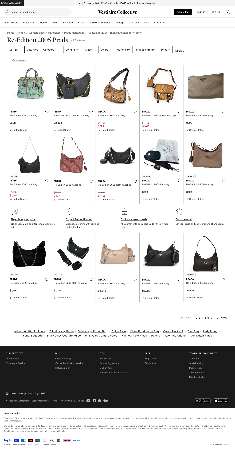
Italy (60, 444)
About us (194, 358)
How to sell (105, 358)
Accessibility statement (17, 400)
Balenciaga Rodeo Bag (92, 331)
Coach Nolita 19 (173, 331)
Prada (21, 33)
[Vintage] (126, 22)
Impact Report (196, 368)
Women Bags (37, 33)
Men (55, 22)
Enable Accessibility (11, 3)
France (7, 444)
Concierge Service (15, 363)
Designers (29, 22)
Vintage (119, 22)
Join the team (196, 372)
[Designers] (37, 22)
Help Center (151, 358)
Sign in (201, 12)
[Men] (60, 22)
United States (33, 444)
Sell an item (183, 12)
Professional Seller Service (114, 372)
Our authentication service (69, 363)
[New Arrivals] (20, 22)
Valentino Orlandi (175, 336)
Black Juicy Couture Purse (64, 336)
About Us (159, 22)
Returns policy (62, 368)
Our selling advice (109, 363)
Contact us (150, 363)
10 (216, 318)
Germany (45, 444)
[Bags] (86, 22)
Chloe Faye (118, 331)
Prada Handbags (74, 33)
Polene (155, 336)
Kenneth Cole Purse (134, 336)
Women (44, 22)
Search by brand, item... (23, 12)
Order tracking (63, 358)
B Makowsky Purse (61, 331)
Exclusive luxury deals (134, 219)
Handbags (54, 33)
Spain (53, 444)
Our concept (12, 358)
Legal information (40, 400)
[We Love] (141, 22)
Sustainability (196, 363)
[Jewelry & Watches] (113, 22)
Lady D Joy (210, 331)
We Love (134, 22)
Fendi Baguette (33, 336)
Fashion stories (197, 377)
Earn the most (184, 219)
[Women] (50, 22)
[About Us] (167, 22)
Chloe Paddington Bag (144, 331)
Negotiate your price (23, 219)
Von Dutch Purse (201, 336)
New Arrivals (11, 22)
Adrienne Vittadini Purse (29, 331)
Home (10, 33)
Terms (54, 400)
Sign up (215, 12)
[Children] (75, 22)
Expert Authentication (79, 219)
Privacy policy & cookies (72, 400)
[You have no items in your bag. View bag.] (227, 12)
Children (68, 22)
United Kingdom (18, 444)
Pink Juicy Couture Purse (101, 336)
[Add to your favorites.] (47, 112)
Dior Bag (193, 331)
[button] (227, 12)
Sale (146, 22)
